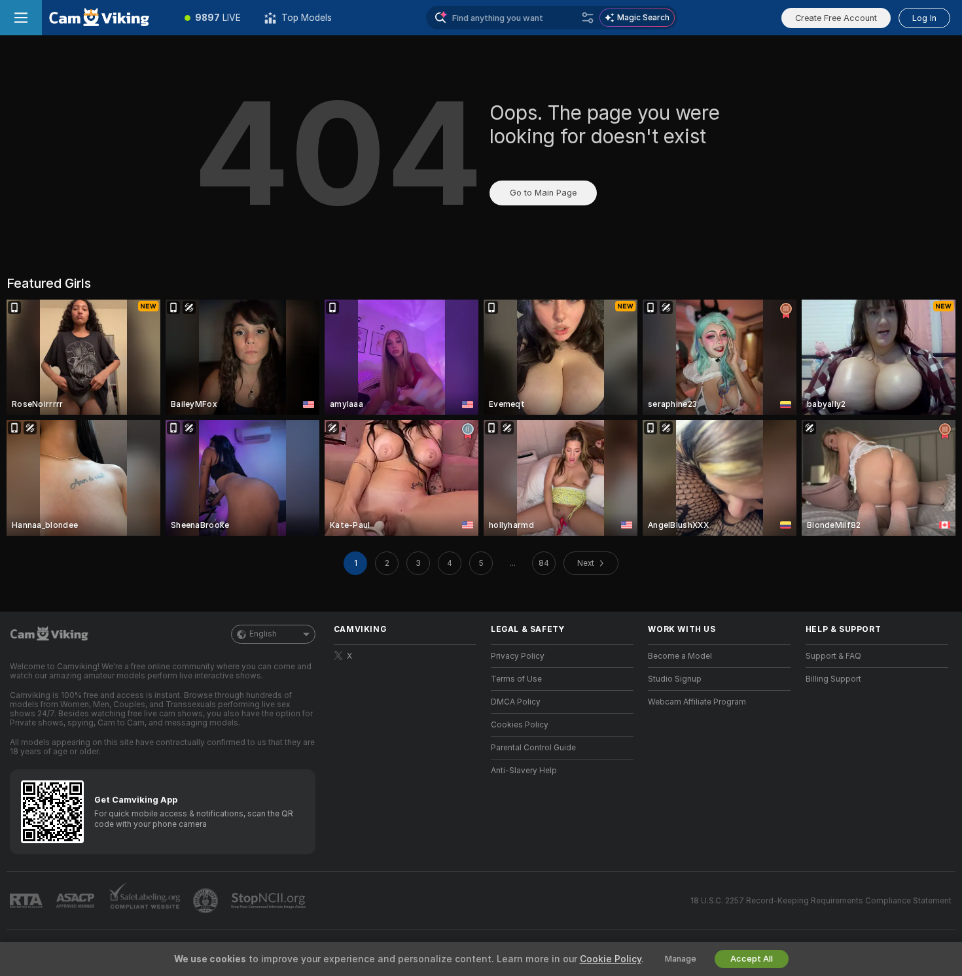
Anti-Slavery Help (524, 770)
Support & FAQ (833, 656)
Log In (924, 18)
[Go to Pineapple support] (207, 900)
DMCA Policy (516, 701)
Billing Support (833, 679)
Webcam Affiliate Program (697, 701)
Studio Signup (675, 679)
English (263, 633)
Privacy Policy (517, 656)
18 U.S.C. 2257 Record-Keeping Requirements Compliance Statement (821, 900)
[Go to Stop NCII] (269, 901)
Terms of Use (516, 679)
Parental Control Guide (533, 747)
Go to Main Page (543, 193)
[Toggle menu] (21, 17)
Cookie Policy (610, 959)
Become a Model (680, 656)
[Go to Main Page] (107, 17)
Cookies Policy (519, 724)
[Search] (588, 18)
